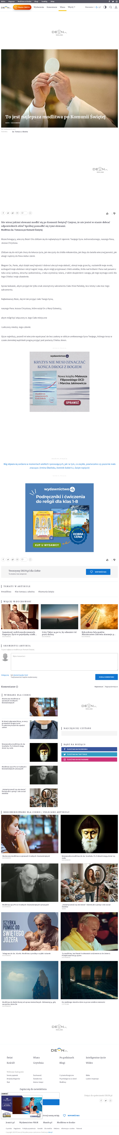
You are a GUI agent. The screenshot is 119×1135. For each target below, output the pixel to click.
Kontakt (40, 1129)
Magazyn (11, 1)
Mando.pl (47, 1122)
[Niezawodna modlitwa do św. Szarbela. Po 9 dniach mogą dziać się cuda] (44, 752)
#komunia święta (46, 591)
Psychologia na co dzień (68, 1079)
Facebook (109, 1)
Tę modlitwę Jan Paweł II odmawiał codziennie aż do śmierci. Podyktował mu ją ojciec (86, 954)
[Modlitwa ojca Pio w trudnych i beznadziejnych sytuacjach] (44, 775)
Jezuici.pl (10, 1122)
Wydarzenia (39, 7)
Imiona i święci (38, 1082)
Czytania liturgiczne (67, 1075)
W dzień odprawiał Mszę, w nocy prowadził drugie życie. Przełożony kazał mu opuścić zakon (15, 724)
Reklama (56, 1129)
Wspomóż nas (100, 572)
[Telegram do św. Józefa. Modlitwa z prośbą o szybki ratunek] (29, 931)
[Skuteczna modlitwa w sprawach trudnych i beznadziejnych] (44, 707)
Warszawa (89, 7)
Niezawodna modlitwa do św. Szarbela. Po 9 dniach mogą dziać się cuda (13, 746)
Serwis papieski (12, 1075)
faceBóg (44, 1)
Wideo (89, 1062)
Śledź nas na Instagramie (77, 759)
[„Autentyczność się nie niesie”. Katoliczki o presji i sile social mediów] (44, 797)
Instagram (117, 1)
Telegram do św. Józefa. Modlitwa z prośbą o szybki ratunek (26, 953)
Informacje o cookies (67, 1129)
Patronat (79, 1129)
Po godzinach (67, 1057)
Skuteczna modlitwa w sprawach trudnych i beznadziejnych (11, 701)
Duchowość (15, 123)
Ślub (8, 1082)
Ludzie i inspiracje (92, 1079)
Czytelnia (65, 1004)
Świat (10, 1057)
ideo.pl (50, 1132)
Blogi (36, 1)
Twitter (113, 1)
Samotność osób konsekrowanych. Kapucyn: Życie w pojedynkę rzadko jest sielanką (19, 634)
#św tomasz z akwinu (25, 591)
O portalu (9, 1129)
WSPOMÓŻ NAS (74, 1115)
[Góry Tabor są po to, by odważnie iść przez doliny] (59, 616)
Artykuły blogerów (13, 1079)
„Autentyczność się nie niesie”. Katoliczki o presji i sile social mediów (14, 791)
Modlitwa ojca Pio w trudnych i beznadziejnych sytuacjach (14, 768)
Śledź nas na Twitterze (77, 754)
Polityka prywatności (29, 1129)
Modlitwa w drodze (24, 1)
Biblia (3, 1)
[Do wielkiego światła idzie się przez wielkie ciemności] (89, 980)
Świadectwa (37, 1079)
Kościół (11, 1062)
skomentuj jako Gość (20, 675)
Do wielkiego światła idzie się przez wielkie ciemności (83, 1002)
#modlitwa (6, 591)
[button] (105, 7)
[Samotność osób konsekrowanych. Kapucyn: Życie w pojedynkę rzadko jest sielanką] (19, 616)
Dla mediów (48, 1129)
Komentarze (52, 7)
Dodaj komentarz (106, 677)
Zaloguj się (5, 675)
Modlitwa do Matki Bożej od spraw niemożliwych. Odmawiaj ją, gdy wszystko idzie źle (29, 1003)
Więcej (70, 7)
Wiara (62, 7)
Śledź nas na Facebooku (77, 749)
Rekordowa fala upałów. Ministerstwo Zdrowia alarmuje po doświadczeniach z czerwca (98, 634)
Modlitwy (63, 1082)
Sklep (52, 1)
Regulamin (17, 1129)
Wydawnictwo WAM (28, 1122)
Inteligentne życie (96, 1057)
